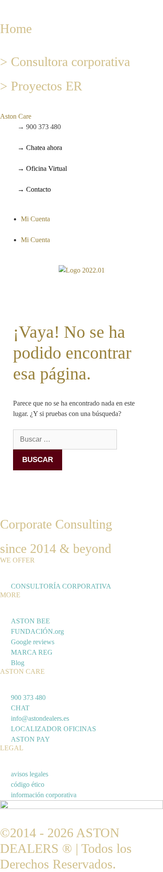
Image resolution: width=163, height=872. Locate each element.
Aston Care (15, 116)
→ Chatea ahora (39, 147)
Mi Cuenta (35, 219)
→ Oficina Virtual (42, 168)
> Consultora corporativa (65, 61)
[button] (81, 116)
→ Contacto (34, 189)
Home (16, 28)
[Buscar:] (65, 439)
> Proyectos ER (41, 86)
